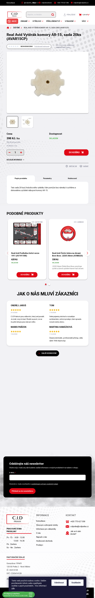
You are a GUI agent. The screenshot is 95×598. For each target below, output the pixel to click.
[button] (46, 284)
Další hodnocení (49, 353)
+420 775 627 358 (77, 521)
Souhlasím (76, 583)
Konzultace (11, 3)
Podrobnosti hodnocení (41, 46)
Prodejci (39, 545)
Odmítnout (59, 583)
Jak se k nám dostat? (75, 532)
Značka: (63, 47)
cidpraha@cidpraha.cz (79, 526)
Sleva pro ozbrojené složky (47, 525)
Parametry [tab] (47, 178)
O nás (38, 533)
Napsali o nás (41, 537)
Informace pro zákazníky (46, 529)
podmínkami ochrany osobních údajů (45, 484)
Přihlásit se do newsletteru (22, 491)
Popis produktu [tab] (21, 178)
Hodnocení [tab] (72, 178)
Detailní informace (14, 159)
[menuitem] (12, 21)
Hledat (52, 15)
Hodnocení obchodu (44, 541)
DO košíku (74, 152)
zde (13, 588)
